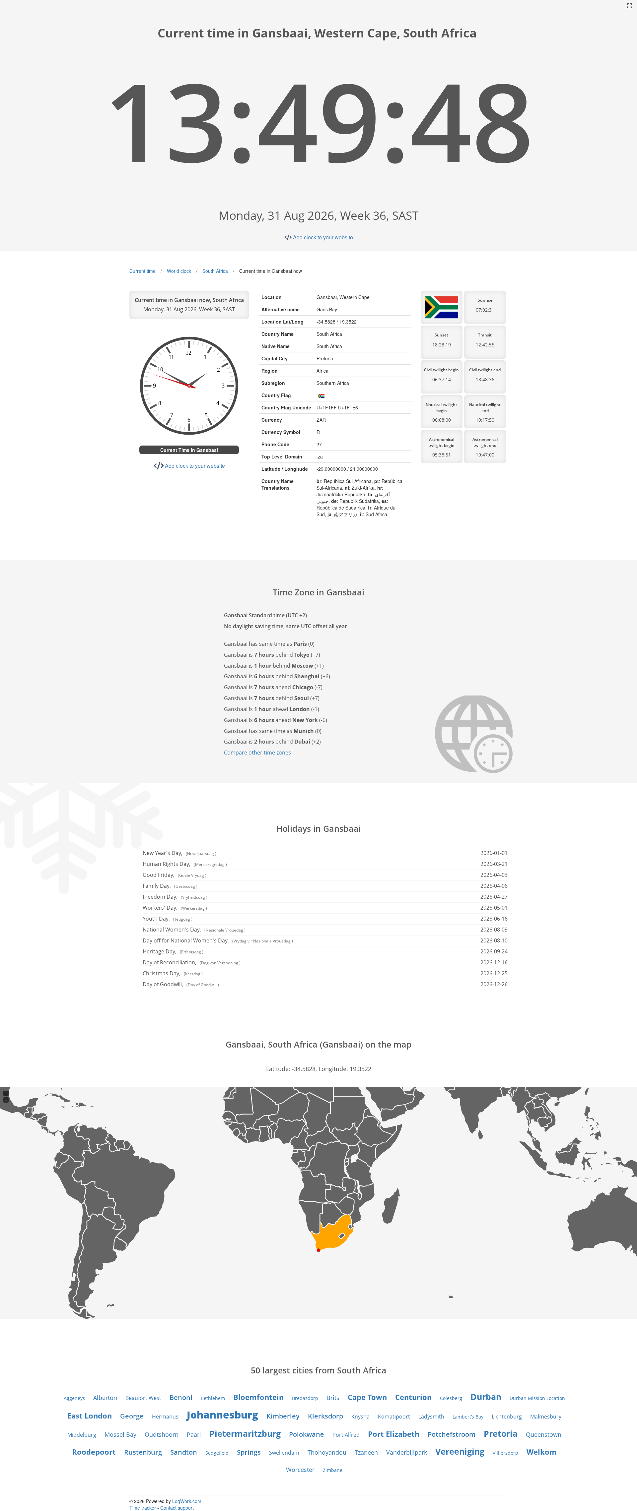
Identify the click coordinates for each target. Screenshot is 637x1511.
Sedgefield (217, 1453)
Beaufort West (143, 1398)
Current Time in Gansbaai (189, 450)
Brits (332, 1398)
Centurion (413, 1397)
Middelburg (81, 1434)
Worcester (300, 1470)
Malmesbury (545, 1416)
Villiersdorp (505, 1453)
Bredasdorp (305, 1398)
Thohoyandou (327, 1452)
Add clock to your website (323, 237)
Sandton (183, 1452)
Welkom (542, 1452)
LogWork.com (186, 1501)
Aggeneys (74, 1398)
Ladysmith (431, 1416)
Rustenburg (143, 1452)
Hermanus (165, 1416)
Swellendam (284, 1452)
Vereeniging (459, 1451)
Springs (249, 1452)
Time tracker (142, 1507)
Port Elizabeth (393, 1434)
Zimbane (332, 1470)
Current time (142, 271)
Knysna (360, 1416)
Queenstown (543, 1434)
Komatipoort (394, 1416)
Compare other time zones (257, 752)
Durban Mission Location (537, 1398)
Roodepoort (94, 1452)
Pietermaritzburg (245, 1433)
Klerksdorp (325, 1416)
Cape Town (367, 1397)
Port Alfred (346, 1434)
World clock (179, 271)
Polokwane (306, 1434)
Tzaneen (366, 1452)
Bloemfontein (258, 1397)
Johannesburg (222, 1414)
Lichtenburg (507, 1416)
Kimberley (283, 1416)
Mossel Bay (120, 1434)
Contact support (177, 1507)
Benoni (181, 1397)
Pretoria (501, 1433)
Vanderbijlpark (406, 1452)
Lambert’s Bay (468, 1417)
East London (89, 1415)
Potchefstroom (451, 1434)
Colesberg (451, 1398)
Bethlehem (213, 1398)
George (132, 1416)
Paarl (194, 1434)
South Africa (215, 271)
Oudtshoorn (161, 1434)
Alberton (105, 1398)
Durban (485, 1396)
